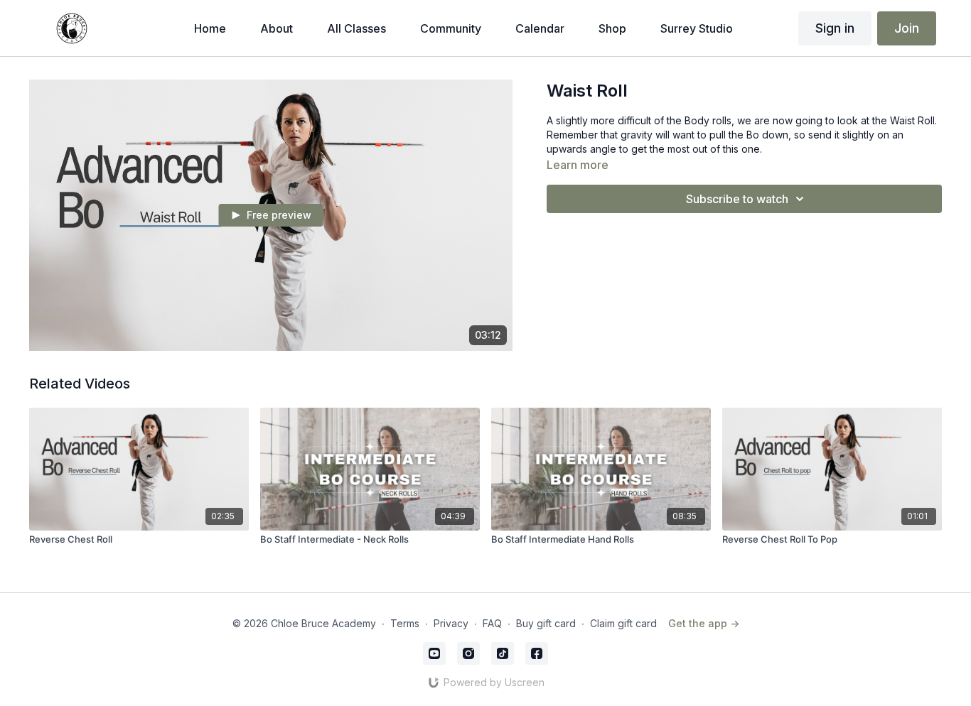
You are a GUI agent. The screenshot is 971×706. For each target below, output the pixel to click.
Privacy (451, 623)
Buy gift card (546, 623)
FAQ (492, 623)
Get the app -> (703, 623)
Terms (404, 623)
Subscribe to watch (737, 199)
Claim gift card (623, 623)
